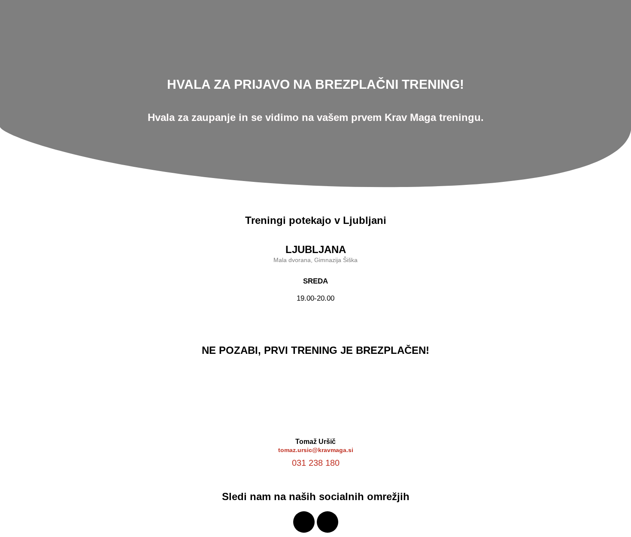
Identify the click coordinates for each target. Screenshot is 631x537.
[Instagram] (327, 522)
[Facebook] (304, 522)
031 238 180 (316, 463)
